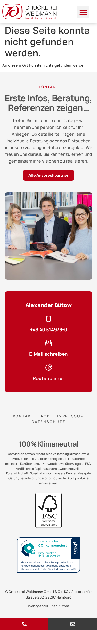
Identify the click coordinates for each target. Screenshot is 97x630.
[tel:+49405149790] (24, 624)
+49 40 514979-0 (48, 329)
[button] (83, 12)
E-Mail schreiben (48, 354)
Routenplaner (48, 378)
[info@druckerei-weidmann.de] (72, 624)
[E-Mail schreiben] (48, 343)
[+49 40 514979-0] (48, 318)
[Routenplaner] (48, 367)
